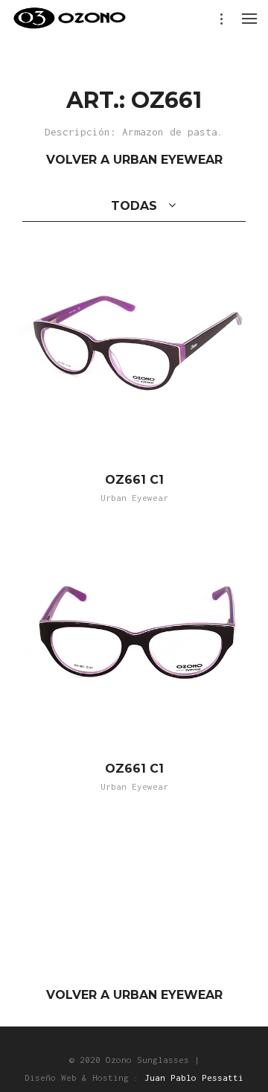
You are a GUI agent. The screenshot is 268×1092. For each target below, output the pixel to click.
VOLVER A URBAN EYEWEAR (134, 160)
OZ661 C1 (134, 480)
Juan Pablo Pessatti (193, 1077)
